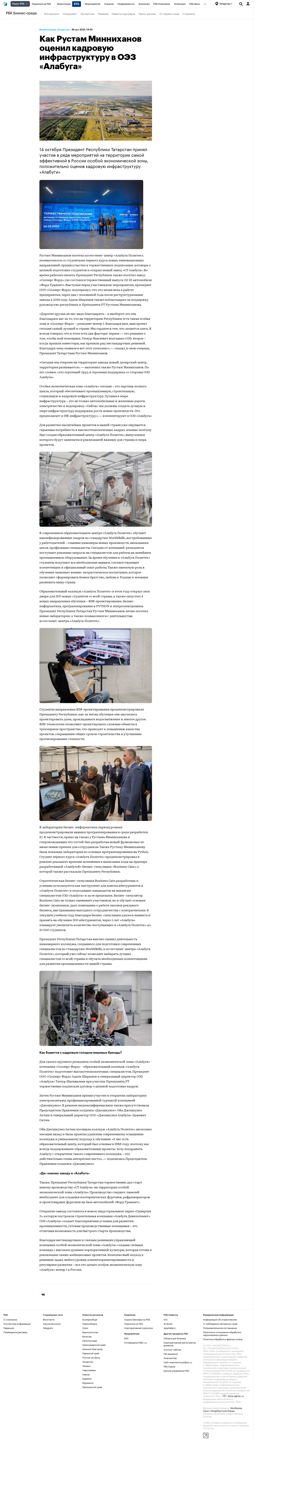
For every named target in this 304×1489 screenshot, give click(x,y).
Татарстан (63, 29)
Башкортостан (90, 1332)
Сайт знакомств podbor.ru (178, 1362)
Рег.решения (171, 1353)
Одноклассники (52, 1323)
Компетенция (47, 29)
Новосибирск (89, 1323)
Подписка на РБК (133, 1323)
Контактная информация (17, 1323)
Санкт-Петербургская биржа (219, 1410)
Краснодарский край (94, 1344)
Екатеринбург (90, 1319)
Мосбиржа (236, 1407)
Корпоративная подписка (138, 1327)
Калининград (89, 1340)
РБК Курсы (169, 1366)
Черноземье (89, 1370)
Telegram (48, 1327)
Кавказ (86, 1374)
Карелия (86, 1378)
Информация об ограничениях (220, 1319)
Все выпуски (51, 13)
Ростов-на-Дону (91, 1357)
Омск (85, 1327)
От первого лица (169, 13)
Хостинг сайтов (172, 1349)
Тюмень (86, 1365)
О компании (10, 1319)
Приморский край (92, 1387)
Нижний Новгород (92, 1349)
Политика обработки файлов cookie (223, 1339)
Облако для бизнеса (175, 1338)
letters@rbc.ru (236, 1396)
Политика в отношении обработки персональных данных (222, 1333)
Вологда (86, 1336)
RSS (126, 1338)
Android (168, 1323)
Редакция (9, 1327)
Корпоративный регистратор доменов (180, 1344)
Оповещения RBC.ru (135, 1342)
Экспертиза (87, 13)
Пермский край (90, 1353)
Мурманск (88, 1382)
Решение (103, 13)
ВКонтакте (48, 1319)
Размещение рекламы (15, 1332)
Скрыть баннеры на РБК (137, 1319)
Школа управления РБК (176, 1370)
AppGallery (170, 1327)
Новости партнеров (123, 13)
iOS (165, 1319)
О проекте (189, 13)
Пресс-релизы (147, 13)
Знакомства (170, 1358)
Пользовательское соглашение (220, 1327)
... (205, 3)
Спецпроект (70, 13)
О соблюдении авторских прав (220, 1323)
